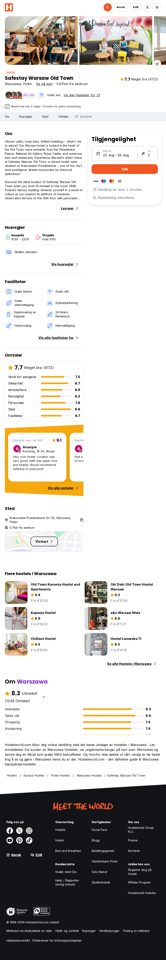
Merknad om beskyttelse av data (29, 930)
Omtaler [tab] (63, 116)
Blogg (96, 840)
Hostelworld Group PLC (141, 829)
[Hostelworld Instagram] (29, 830)
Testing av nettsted (136, 930)
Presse (132, 840)
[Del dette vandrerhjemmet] (157, 64)
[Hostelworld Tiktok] (29, 840)
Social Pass (99, 829)
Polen (27, 84)
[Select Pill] (108, 7)
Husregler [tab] (25, 116)
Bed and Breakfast (68, 850)
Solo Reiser (99, 872)
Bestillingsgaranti (103, 850)
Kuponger (89, 930)
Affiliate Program (139, 882)
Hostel (10, 72)
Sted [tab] (45, 116)
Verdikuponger (109, 930)
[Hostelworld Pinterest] (19, 840)
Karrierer (134, 850)
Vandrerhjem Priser (105, 861)
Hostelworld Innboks (142, 893)
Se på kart (44, 84)
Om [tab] (7, 116)
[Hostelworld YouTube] (9, 840)
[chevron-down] (44, 697)
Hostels (60, 829)
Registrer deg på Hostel (139, 872)
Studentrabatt (101, 882)
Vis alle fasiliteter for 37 (82, 95)
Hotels (59, 840)
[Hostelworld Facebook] (9, 830)
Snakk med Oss (66, 872)
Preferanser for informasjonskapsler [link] (57, 940)
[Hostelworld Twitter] (19, 830)
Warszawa (13, 84)
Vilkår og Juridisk (67, 930)
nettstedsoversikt (18, 940)
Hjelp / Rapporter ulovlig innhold (67, 882)
